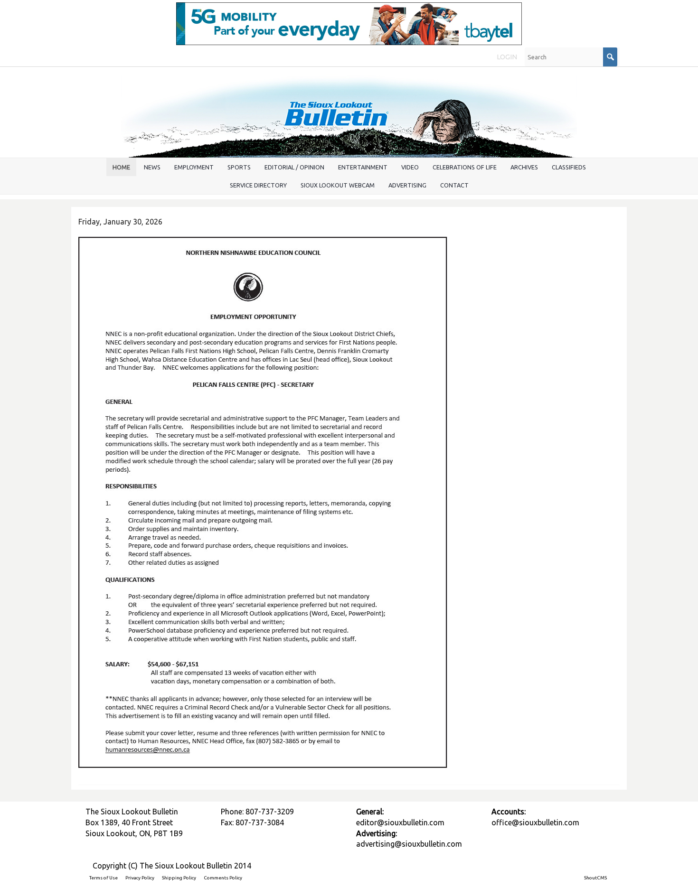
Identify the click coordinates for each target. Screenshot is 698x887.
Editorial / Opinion (294, 167)
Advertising (407, 185)
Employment (194, 167)
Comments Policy (223, 877)
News (152, 167)
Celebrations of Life (465, 167)
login (507, 57)
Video (410, 167)
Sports (239, 167)
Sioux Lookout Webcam (338, 185)
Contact (454, 185)
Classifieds (569, 167)
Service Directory (258, 185)
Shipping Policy (179, 877)
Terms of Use (103, 877)
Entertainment (362, 167)
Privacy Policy (139, 877)
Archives (524, 167)
